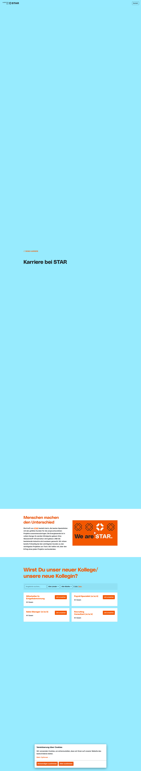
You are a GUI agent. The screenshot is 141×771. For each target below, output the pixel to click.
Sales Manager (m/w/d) (37, 612)
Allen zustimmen (66, 764)
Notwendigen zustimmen (47, 764)
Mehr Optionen (42, 757)
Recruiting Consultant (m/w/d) (83, 613)
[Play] (95, 533)
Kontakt (135, 3)
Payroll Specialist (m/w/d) (86, 596)
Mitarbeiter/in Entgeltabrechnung (35, 597)
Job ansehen (61, 597)
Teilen (80, 586)
